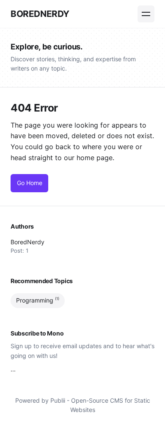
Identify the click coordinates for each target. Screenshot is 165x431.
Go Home (29, 182)
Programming (37, 300)
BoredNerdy (40, 13)
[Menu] (146, 13)
